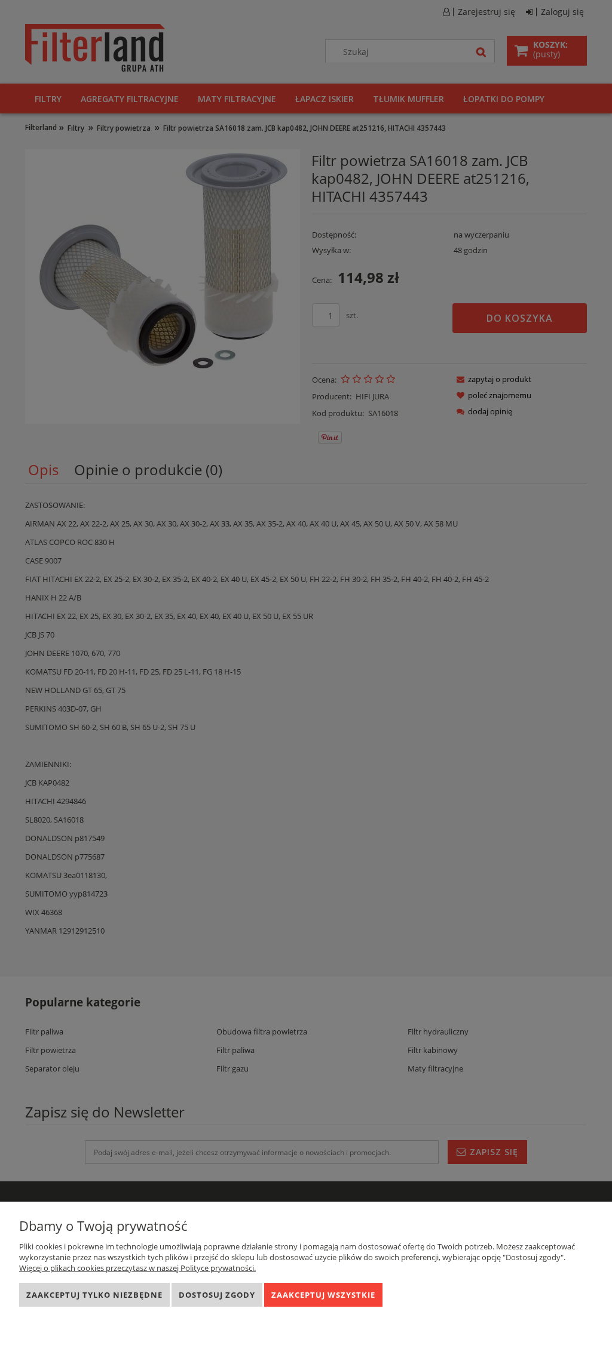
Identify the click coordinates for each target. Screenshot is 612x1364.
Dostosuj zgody (217, 1294)
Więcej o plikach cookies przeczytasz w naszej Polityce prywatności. (137, 1268)
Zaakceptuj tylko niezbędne (94, 1294)
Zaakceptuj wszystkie (323, 1294)
